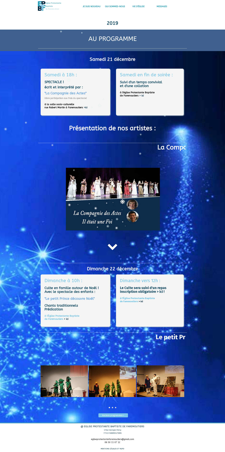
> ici (141, 95)
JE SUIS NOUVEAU (91, 6)
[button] (109, 407)
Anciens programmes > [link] (113, 415)
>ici (85, 107)
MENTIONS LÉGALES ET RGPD (112, 449)
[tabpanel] (57, 6)
